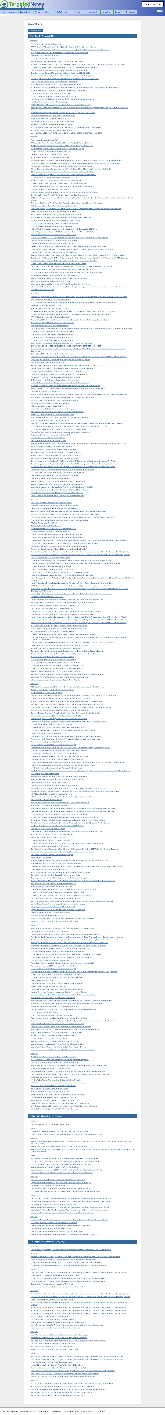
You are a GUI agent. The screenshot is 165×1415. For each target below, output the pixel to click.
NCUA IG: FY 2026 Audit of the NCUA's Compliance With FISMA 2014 (53, 1086)
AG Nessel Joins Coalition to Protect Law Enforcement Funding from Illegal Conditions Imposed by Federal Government (70, 50)
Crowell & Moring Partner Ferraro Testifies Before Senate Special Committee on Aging (59, 195)
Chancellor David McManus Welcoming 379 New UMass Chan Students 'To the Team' (59, 183)
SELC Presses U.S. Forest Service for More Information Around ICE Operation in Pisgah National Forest (65, 1161)
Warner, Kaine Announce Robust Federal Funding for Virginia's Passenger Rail (57, 1395)
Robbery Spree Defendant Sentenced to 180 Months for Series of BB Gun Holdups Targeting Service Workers (67, 843)
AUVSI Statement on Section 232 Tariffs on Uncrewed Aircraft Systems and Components (60, 1060)
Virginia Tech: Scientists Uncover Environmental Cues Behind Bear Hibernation (57, 484)
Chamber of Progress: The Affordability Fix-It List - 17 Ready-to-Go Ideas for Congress (59, 719)
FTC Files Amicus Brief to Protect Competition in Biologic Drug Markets (54, 206)
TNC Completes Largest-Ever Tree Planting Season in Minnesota (52, 657)
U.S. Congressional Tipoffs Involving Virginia (48, 1242)
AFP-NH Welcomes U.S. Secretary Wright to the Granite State (51, 152)
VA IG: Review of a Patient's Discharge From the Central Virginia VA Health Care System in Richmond (64, 1106)
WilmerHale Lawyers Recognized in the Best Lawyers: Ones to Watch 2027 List (57, 493)
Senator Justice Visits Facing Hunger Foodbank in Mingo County (52, 1284)
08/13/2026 (34, 1177)
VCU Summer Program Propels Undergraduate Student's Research (53, 907)
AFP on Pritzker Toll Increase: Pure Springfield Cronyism (49, 308)
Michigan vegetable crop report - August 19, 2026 (47, 406)
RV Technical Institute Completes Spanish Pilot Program (49, 846)
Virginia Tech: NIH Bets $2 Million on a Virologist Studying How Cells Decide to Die (58, 481)
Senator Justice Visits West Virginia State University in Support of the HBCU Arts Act (58, 1322)
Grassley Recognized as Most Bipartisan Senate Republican (51, 566)
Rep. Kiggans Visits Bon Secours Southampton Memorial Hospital (52, 631)
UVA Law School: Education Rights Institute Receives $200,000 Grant (53, 1204)
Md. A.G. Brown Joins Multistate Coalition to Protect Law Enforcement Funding (56, 214)
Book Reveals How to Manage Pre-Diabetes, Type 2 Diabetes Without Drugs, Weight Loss (60, 948)
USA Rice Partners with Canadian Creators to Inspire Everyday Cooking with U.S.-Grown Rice (61, 895)
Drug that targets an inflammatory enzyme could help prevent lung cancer (55, 1063)
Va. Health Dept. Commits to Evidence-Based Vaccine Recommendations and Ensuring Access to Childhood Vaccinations (71, 1198)
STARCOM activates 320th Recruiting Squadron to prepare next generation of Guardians (60, 645)
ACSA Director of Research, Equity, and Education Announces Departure (55, 506)
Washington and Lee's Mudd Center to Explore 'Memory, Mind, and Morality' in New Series (60, 284)
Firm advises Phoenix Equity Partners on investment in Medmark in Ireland (55, 377)
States (47, 12)
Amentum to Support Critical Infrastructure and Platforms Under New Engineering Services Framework (64, 514)
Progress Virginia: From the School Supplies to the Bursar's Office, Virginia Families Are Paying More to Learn (67, 832)
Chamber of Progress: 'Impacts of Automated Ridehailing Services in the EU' (56, 716)
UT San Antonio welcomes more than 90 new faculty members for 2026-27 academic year (60, 1103)
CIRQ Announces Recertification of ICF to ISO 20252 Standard (51, 724)
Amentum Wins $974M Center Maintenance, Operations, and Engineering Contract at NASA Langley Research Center (69, 320)
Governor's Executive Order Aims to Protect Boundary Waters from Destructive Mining (59, 751)
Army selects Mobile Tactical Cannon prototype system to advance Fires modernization (59, 520)
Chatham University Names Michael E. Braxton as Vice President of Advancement (57, 951)
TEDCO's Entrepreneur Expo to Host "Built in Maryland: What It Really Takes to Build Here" (60, 872)
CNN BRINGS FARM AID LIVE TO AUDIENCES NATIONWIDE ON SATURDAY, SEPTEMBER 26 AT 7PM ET (66, 346)
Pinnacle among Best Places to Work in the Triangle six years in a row (54, 241)
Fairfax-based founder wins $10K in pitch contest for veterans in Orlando (54, 966)
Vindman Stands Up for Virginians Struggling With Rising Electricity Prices (55, 1167)
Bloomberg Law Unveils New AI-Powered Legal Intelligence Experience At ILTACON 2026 (60, 73)
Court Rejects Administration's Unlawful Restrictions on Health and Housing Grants (58, 727)
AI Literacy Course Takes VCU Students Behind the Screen (50, 157)
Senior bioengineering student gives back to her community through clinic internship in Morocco (62, 852)
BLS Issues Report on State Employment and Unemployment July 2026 (54, 178)
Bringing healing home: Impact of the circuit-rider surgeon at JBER (52, 334)
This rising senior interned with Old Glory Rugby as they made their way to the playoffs (59, 878)
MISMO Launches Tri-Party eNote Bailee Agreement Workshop (51, 794)
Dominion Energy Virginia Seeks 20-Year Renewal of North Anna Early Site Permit (58, 1180)
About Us (12, 12)
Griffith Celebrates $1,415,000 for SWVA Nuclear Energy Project (52, 569)
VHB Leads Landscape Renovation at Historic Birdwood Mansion (52, 130)
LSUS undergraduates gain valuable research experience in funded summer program (59, 1083)
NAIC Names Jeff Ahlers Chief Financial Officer (46, 800)
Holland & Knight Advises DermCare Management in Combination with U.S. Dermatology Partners (63, 765)
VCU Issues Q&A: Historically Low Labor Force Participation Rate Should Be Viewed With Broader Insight (65, 1191)
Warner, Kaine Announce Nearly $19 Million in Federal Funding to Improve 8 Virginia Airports (61, 1392)
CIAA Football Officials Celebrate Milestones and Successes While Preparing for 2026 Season (62, 343)
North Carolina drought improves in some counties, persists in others (53, 235)
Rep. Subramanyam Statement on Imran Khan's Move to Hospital (52, 834)
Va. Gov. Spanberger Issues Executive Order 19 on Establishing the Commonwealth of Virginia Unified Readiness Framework (72, 901)
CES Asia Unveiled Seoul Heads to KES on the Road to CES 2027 (52, 340)
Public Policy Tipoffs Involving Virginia (46, 1116)
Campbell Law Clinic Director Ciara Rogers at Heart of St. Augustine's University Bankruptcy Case (63, 76)
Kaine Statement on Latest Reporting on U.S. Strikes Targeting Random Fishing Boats (59, 777)
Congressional (25, 12)
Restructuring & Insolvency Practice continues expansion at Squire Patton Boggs (57, 1024)
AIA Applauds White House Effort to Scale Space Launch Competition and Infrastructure (59, 53)
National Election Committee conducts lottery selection (49, 805)
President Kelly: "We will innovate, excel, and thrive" (48, 829)
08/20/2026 (34, 499)
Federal (37, 12)
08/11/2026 (33, 1217)
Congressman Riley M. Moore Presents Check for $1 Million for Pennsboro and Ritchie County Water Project (66, 1262)
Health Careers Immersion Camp (42, 980)
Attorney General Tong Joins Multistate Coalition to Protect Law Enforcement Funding (59, 70)
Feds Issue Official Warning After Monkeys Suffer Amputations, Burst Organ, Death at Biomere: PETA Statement (67, 203)
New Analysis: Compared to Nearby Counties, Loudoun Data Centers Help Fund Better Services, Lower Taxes (67, 1003)
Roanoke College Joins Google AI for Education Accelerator (50, 840)
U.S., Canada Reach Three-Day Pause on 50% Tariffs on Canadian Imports (55, 662)
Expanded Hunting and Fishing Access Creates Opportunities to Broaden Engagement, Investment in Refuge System (69, 1065)
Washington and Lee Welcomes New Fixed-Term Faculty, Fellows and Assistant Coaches (60, 490)
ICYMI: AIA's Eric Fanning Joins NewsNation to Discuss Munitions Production (56, 1080)
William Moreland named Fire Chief (42, 290)
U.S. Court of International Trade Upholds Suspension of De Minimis (53, 660)
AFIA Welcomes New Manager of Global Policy (46, 44)
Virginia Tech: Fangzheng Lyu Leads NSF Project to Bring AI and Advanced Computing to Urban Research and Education (70, 1207)
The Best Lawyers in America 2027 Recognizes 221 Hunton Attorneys (53, 449)
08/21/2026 (34, 294)
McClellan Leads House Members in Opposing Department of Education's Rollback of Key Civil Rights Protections (68, 788)
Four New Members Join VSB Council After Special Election (50, 558)
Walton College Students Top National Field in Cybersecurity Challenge (54, 1109)
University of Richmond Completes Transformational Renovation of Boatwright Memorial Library (62, 470)
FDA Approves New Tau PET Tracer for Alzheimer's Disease (50, 1068)
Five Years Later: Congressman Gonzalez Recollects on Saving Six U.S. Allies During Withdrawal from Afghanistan (68, 1071)
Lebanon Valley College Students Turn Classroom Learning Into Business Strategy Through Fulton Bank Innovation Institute (71, 594)
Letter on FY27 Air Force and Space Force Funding (47, 597)
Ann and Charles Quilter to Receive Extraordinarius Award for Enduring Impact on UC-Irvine (61, 698)
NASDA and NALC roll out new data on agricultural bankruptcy (51, 226)
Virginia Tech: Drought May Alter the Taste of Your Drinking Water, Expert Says (56, 671)
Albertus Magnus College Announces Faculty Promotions (49, 931)
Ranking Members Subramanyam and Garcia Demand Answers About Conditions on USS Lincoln (63, 1386)
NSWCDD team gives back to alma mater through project (49, 1089)
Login (160, 11)
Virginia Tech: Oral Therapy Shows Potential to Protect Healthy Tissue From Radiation (59, 278)
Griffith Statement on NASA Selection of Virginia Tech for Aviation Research (55, 380)
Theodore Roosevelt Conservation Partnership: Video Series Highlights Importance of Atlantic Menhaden (65, 654)
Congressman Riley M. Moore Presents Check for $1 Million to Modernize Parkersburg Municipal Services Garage (68, 1265)
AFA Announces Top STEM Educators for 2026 (46, 305)
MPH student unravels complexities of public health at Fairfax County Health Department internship (63, 797)
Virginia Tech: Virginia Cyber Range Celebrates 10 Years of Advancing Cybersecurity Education (62, 1213)
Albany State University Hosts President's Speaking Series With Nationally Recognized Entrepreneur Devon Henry (68, 511)
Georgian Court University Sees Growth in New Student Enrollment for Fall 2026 (57, 977)
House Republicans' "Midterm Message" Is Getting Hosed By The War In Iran (56, 84)
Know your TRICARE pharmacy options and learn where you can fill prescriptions (57, 779)
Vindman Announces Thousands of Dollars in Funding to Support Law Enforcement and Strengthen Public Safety (68, 1389)
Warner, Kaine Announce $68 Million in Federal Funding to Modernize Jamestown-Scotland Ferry (63, 1050)
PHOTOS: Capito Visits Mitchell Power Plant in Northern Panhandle (53, 1343)
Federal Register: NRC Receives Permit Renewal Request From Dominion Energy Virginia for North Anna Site (67, 365)
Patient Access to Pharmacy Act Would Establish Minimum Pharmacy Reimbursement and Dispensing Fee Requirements (70, 823)
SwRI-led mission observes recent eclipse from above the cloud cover (54, 1097)
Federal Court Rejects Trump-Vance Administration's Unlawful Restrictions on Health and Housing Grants (65, 739)
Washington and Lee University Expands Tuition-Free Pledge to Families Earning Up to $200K (62, 487)
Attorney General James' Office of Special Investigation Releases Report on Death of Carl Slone (62, 172)
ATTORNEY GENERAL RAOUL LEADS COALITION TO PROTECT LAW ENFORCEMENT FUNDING (64, 67)
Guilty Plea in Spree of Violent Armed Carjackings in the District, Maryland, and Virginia (59, 756)
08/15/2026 (34, 1380)
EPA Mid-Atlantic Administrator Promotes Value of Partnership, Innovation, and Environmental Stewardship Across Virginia (71, 1201)
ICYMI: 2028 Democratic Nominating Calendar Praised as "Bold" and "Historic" (56, 768)
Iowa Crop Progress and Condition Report (45, 774)
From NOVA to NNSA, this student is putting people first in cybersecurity (54, 82)
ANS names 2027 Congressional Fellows (44, 56)
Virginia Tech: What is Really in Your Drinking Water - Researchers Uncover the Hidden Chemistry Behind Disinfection (69, 1210)
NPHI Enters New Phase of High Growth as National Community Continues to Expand (59, 626)
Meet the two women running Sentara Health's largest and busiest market (55, 400)
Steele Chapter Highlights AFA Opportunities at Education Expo (51, 446)
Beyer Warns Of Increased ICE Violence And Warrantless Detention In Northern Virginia (59, 710)
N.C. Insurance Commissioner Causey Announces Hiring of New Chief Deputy (56, 220)
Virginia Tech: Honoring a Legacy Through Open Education (50, 913)
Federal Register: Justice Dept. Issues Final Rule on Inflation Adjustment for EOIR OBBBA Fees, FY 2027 (65, 79)
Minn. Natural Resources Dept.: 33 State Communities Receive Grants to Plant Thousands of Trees (63, 995)
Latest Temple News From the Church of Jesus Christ (48, 782)
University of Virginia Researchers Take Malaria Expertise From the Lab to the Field (58, 892)
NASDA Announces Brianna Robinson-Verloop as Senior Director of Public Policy (57, 412)
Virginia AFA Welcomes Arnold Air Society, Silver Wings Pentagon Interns (54, 475)
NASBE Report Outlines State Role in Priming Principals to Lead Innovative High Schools (60, 803)
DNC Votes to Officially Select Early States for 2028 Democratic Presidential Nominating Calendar (63, 730)
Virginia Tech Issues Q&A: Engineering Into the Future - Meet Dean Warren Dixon (57, 1044)
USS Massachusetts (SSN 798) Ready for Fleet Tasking (49, 1038)
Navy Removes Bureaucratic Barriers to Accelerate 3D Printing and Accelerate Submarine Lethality (63, 99)
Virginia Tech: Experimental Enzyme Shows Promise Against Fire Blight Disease (57, 1231)
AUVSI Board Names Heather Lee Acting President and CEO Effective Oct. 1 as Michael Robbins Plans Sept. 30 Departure (71, 707)
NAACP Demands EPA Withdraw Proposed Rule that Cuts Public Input (54, 96)
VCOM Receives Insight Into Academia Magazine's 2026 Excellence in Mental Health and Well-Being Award (66, 127)
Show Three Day (35, 30)
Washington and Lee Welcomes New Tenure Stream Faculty (50, 281)
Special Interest (92, 12)
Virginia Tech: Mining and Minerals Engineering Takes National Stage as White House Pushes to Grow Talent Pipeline (69, 1220)
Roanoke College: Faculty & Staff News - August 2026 (48, 118)
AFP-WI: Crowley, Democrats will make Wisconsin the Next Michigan (53, 1057)
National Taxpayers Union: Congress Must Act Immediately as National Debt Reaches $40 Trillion (63, 232)
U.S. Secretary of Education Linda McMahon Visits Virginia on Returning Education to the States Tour (64, 261)
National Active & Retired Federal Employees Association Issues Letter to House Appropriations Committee (66, 611)
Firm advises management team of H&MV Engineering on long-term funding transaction (59, 374)
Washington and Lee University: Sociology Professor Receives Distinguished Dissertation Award (62, 918)
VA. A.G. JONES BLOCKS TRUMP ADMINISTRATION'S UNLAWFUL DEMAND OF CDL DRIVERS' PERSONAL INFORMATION (72, 267)
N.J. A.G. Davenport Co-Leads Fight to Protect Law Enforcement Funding (55, 223)
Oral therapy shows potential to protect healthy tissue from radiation (53, 116)
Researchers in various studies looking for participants (49, 837)
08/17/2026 (34, 1054)
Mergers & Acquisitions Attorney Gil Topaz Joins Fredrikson (50, 403)
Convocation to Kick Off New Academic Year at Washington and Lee (53, 354)
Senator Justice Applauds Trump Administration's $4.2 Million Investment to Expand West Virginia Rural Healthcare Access (71, 1250)
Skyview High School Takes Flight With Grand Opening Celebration (53, 121)
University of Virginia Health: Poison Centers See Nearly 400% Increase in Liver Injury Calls (61, 1164)
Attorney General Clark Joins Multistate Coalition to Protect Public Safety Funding (57, 61)
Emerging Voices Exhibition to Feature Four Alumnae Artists (50, 960)
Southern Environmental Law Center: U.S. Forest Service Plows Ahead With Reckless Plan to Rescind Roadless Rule (69, 860)
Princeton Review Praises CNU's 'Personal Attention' (48, 438)
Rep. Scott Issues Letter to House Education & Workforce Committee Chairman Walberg (59, 1018)
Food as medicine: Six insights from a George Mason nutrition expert (53, 745)
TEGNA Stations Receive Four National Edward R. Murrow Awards (52, 1035)
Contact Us (118, 12)
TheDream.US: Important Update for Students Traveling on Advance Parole (55, 875)
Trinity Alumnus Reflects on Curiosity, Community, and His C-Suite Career (55, 458)
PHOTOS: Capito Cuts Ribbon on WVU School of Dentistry (50, 1316)
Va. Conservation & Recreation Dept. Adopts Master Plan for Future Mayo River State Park (60, 1188)
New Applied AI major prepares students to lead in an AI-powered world (54, 1006)
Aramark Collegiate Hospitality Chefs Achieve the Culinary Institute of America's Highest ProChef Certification (66, 701)
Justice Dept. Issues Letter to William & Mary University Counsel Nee (53, 212)
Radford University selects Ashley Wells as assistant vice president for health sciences (59, 628)
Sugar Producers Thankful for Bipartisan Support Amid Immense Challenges (56, 863)
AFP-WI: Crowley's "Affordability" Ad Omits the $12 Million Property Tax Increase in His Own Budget (63, 47)
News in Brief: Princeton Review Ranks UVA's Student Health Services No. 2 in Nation (59, 814)
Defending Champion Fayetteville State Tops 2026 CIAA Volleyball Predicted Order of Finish (61, 957)
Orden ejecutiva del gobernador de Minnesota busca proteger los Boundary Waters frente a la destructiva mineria (68, 820)
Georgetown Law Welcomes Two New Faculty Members (49, 1077)
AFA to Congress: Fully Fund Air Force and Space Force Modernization (54, 508)
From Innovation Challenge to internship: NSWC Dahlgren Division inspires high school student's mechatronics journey (70, 1074)
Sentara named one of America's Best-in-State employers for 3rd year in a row (56, 1032)
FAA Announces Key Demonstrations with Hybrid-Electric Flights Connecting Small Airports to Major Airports (66, 736)
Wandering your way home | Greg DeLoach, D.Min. (47, 915)
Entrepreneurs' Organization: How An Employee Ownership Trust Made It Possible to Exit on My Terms (64, 543)
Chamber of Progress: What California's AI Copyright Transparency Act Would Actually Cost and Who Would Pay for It (69, 722)
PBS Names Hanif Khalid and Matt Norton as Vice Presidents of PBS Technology (57, 826)
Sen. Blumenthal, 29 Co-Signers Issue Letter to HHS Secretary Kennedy (54, 252)
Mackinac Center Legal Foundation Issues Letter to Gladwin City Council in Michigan (58, 992)
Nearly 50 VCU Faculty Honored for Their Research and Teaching (52, 415)
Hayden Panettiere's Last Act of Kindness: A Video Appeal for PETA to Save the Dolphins (59, 572)
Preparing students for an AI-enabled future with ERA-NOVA (50, 435)
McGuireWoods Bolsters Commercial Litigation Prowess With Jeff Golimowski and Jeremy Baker (62, 397)
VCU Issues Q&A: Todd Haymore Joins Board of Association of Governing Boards (57, 472)
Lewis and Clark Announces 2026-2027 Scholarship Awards (50, 93)
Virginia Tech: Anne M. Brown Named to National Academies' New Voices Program (58, 910)
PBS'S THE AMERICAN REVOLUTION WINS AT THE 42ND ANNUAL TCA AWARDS (58, 429)
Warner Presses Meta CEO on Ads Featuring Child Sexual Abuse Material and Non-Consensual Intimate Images (67, 674)
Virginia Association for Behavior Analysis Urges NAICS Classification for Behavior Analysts (61, 1183)
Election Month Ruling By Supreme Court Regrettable (48, 733)
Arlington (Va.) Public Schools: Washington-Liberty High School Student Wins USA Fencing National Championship (68, 946)
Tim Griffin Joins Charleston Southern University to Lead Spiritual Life (53, 884)
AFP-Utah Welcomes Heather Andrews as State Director (49, 154)
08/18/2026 (34, 925)
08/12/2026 (34, 1195)
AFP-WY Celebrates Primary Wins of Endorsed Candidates (50, 317)
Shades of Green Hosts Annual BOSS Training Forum (48, 441)
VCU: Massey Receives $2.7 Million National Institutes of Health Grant (54, 1223)
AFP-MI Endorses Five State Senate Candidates (46, 693)
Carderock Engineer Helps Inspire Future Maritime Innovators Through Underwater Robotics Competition (65, 713)
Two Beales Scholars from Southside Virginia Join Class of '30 (51, 887)
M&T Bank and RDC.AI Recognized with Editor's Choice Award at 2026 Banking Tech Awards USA (63, 602)
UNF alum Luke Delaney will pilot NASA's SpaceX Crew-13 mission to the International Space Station (64, 889)
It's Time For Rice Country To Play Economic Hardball (48, 986)
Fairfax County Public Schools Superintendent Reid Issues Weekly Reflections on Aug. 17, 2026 (62, 963)
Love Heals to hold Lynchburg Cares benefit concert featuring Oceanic (54, 785)
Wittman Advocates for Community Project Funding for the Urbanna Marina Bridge (57, 496)
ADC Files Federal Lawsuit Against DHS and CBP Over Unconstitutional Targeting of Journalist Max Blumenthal (67, 687)
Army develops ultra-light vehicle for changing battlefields (49, 326)
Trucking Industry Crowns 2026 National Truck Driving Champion (52, 1100)
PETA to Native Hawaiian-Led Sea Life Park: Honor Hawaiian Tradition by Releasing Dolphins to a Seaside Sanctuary (69, 238)
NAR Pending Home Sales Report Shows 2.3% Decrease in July (52, 608)
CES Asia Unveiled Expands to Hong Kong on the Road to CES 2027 (53, 337)
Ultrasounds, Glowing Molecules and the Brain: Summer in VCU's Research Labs (57, 665)
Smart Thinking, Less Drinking (41, 858)
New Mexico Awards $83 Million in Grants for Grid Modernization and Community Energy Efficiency (63, 1009)
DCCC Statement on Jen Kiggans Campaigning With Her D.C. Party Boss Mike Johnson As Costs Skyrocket (66, 954)
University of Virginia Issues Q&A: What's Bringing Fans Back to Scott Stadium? (57, 668)
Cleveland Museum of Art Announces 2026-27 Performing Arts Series (53, 529)
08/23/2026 (34, 41)
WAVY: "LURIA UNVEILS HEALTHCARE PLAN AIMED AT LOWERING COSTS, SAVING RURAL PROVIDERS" (67, 133)
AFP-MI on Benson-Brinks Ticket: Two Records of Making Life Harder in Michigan (57, 149)
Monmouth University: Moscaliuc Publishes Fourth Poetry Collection (53, 605)
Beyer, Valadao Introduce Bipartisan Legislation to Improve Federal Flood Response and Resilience (63, 175)
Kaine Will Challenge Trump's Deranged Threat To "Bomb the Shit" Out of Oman (57, 989)
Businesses (77, 12)
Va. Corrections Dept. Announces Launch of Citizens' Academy (51, 1228)
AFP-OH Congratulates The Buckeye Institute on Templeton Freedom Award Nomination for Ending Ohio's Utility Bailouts (70, 314)
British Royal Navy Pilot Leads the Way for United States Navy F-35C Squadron (57, 180)
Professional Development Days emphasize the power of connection (53, 243)
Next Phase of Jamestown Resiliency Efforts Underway (49, 102)
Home (3, 12)
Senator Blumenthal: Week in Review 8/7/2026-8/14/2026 (50, 1091)
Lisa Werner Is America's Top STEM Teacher (45, 391)
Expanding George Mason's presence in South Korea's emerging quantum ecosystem (59, 546)
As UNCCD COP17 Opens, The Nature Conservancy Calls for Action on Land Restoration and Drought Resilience (68, 704)
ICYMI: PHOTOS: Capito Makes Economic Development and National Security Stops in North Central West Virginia (68, 1278)
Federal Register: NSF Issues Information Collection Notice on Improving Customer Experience (62, 368)
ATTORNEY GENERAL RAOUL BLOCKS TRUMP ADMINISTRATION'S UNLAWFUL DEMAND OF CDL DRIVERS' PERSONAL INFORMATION (77, 64)
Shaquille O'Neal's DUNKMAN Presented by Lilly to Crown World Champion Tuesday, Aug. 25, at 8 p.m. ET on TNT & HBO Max (72, 642)
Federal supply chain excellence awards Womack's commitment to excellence (56, 371)
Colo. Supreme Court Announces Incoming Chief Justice (49, 189)
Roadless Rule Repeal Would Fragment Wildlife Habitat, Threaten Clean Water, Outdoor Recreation (63, 634)
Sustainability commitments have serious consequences (49, 869)
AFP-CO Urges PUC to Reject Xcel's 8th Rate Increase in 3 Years (52, 690)
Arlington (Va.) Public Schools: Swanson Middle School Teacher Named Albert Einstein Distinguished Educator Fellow (69, 943)
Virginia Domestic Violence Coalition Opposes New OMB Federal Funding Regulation (59, 1146)
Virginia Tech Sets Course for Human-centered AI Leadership (51, 478)
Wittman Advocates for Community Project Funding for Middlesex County (54, 921)
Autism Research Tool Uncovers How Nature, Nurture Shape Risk (52, 331)
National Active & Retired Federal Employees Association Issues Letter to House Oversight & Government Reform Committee (71, 1001)
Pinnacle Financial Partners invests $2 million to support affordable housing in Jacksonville (60, 432)
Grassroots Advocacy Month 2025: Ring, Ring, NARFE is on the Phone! (54, 753)
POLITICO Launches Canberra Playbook (44, 1012)
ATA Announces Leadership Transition (43, 58)
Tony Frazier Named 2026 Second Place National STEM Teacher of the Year (56, 452)
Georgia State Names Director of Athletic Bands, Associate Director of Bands (56, 975)
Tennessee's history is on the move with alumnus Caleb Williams (52, 124)
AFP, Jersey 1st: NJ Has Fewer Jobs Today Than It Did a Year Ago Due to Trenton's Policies (60, 143)
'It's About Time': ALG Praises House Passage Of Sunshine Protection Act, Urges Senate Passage (62, 928)
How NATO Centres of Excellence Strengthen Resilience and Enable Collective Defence (60, 383)
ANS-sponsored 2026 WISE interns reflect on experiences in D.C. (52, 323)
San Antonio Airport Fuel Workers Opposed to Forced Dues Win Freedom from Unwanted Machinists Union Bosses (68, 246)
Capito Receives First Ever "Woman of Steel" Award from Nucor (51, 1362)
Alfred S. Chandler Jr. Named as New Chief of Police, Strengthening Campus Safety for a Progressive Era (65, 934)
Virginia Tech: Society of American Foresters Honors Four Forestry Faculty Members (58, 1047)
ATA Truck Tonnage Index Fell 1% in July (44, 523)
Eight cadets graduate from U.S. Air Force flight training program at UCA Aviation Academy (60, 360)
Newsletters (106, 12)
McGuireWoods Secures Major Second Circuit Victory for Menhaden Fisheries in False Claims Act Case (65, 1158)
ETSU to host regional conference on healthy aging (48, 363)
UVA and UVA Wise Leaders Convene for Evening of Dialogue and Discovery (56, 898)
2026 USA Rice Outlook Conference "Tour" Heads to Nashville (51, 503)
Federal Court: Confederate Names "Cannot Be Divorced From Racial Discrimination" (59, 549)
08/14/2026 (34, 1155)
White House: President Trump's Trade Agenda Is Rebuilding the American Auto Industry (60, 677)
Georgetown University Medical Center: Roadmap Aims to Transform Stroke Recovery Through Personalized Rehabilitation (71, 560)
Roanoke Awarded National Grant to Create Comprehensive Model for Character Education (61, 1027)
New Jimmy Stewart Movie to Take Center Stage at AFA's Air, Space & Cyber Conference (60, 417)
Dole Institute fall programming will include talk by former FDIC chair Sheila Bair (57, 534)
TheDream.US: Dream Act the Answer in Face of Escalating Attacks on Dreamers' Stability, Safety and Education (67, 651)
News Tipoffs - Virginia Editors (42, 36)
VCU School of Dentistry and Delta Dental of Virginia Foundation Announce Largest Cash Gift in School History (67, 272)
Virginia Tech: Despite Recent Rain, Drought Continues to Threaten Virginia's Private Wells (60, 1226)
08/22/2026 (34, 137)
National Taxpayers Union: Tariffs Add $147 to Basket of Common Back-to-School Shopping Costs (63, 614)
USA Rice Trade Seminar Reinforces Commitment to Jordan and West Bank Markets (58, 264)
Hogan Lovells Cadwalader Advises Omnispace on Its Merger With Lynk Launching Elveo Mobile (62, 575)
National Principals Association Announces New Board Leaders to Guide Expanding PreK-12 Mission (64, 229)
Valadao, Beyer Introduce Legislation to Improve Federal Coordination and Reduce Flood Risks (62, 269)
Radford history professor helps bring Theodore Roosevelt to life (52, 1015)
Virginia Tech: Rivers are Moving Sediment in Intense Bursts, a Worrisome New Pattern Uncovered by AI (65, 1234)
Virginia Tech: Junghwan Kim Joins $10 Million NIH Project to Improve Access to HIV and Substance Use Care (67, 1170)
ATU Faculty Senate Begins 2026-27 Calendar (46, 526)
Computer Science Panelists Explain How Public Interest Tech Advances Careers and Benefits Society (64, 192)
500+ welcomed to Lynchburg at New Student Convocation (50, 300)
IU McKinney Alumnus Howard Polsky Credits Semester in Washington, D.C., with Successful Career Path (65, 386)
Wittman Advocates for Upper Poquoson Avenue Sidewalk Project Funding (55, 680)
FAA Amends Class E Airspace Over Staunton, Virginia (48, 1186)
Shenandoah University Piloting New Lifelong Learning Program (52, 855)
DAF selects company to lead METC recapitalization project (50, 532)
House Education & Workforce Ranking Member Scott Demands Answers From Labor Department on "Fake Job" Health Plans (72, 1383)
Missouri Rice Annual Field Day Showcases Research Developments (53, 409)
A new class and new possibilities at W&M (44, 140)
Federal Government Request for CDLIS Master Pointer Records (52, 742)
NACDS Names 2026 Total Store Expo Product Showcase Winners (53, 998)
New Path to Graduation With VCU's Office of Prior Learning (50, 420)
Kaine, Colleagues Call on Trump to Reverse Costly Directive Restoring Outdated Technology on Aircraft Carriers (68, 389)
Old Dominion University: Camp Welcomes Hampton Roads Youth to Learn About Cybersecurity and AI (64, 817)
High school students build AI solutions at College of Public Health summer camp (57, 759)
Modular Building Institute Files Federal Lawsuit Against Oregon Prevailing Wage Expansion (61, 217)
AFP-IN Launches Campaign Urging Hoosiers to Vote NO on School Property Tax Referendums (62, 146)
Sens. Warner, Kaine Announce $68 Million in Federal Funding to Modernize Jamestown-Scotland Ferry (65, 1030)
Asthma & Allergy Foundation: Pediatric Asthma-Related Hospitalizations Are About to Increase (62, 166)
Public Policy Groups (61, 12)
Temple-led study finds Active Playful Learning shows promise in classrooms (56, 648)
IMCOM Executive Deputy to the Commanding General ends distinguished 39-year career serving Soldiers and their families (71, 586)
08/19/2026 (34, 684)
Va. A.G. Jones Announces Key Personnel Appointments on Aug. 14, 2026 (55, 1041)
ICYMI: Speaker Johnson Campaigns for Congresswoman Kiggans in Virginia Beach (58, 90)
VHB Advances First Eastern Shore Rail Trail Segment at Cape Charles (54, 275)
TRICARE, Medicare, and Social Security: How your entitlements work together (56, 455)
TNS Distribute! (130, 12)
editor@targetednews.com (85, 1411)
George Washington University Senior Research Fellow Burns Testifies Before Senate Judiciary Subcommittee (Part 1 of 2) (71, 748)
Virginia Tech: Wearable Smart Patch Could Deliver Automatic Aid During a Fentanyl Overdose (62, 1173)
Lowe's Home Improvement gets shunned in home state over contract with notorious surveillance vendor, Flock (67, 600)
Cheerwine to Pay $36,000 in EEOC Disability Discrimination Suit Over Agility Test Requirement (62, 186)
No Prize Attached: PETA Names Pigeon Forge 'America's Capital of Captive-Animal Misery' (60, 105)
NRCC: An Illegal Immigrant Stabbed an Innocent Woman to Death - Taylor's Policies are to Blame (63, 113)
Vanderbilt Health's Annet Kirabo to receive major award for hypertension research (58, 904)
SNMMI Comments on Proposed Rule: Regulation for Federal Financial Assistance (58, 1094)
